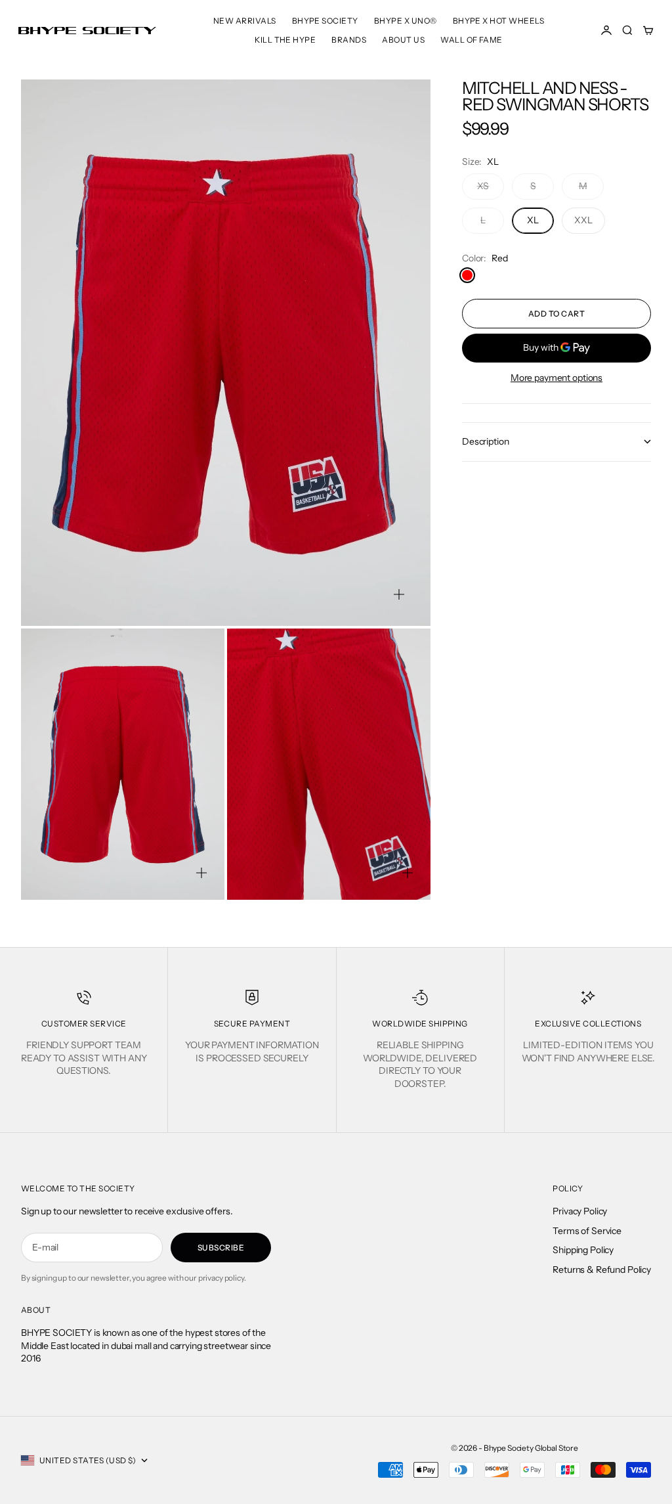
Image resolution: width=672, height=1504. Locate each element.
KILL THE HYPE (285, 40)
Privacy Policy (580, 1211)
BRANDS (348, 40)
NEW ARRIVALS (244, 21)
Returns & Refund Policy (602, 1269)
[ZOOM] (399, 594)
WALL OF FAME (471, 40)
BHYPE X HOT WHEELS (499, 21)
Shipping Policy (583, 1250)
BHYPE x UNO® (405, 21)
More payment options (556, 378)
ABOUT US (403, 40)
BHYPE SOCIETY (325, 21)
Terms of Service (587, 1231)
